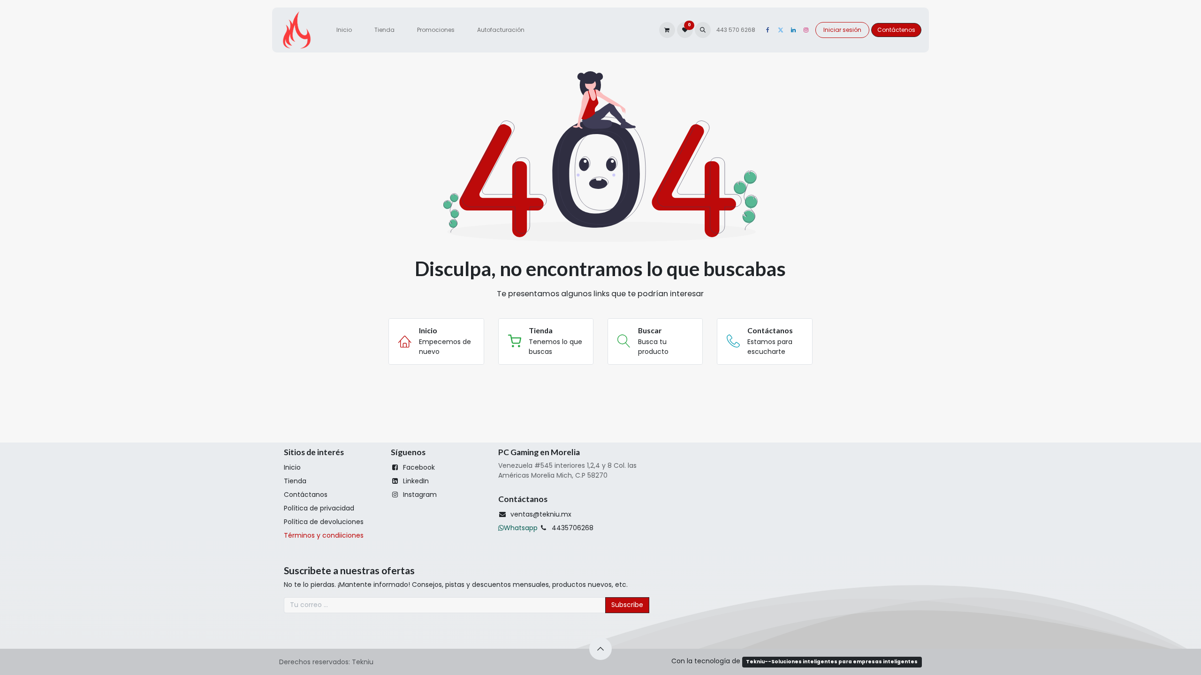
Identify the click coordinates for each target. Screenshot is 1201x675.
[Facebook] (768, 30)
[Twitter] (780, 30)
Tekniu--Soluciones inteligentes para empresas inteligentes (832, 661)
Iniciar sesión (842, 30)
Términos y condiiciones (324, 535)
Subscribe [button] (627, 604)
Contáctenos (896, 30)
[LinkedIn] (793, 30)
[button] (703, 30)
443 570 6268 (736, 30)
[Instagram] (806, 30)
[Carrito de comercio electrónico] (667, 30)
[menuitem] (344, 30)
